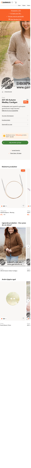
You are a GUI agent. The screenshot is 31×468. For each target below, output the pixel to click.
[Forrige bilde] (2, 246)
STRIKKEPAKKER (8, 92)
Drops (3, 97)
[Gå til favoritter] (12, 2)
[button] (15, 116)
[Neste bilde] (28, 246)
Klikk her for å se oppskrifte (10, 110)
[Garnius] (5, 2)
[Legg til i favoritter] (23, 205)
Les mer (12, 136)
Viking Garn (3, 211)
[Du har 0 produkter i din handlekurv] (15, 2)
